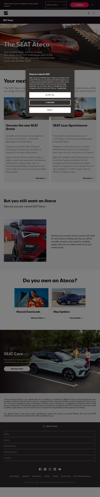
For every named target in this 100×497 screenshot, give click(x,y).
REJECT (50, 110)
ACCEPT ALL (50, 95)
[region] (50, 92)
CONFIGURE (50, 102)
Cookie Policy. (61, 88)
